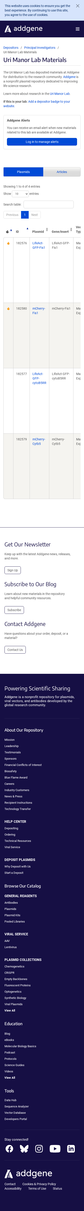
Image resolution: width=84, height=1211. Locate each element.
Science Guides (14, 1065)
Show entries (21, 193)
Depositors (10, 47)
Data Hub (10, 1100)
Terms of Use (37, 1188)
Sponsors (10, 758)
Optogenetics (13, 991)
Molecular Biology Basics (20, 1046)
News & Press (13, 796)
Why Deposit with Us (17, 866)
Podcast (9, 1052)
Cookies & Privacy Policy (39, 1184)
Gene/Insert (60, 231)
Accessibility (13, 1188)
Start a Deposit (13, 872)
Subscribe (14, 610)
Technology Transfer (17, 809)
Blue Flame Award (15, 777)
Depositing (11, 828)
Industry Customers (16, 790)
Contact (10, 1184)
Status (57, 1188)
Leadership (11, 746)
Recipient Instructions (18, 802)
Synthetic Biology (15, 998)
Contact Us (15, 650)
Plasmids (23, 172)
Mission (9, 739)
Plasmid (38, 231)
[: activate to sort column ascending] (8, 229)
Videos (8, 1071)
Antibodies (11, 902)
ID (17, 231)
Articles (62, 172)
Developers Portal (15, 1119)
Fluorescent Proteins (17, 985)
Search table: (12, 204)
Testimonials (12, 752)
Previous (12, 215)
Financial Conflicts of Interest (23, 765)
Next (34, 215)
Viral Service (12, 847)
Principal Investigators (39, 47)
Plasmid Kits (12, 915)
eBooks (9, 1040)
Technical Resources (17, 841)
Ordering (9, 834)
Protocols (10, 1058)
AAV (7, 941)
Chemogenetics (14, 966)
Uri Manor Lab (60, 93)
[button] (78, 29)
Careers (9, 783)
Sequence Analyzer (16, 1106)
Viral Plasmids (13, 1004)
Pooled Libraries (14, 921)
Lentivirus (10, 947)
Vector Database (15, 1112)
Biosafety (10, 771)
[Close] (76, 5)
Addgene (69, 77)
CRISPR (9, 972)
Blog (7, 1033)
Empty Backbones (15, 979)
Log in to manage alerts (42, 142)
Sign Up (12, 570)
